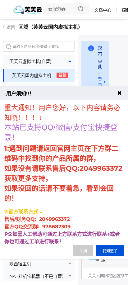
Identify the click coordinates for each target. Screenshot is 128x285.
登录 (100, 82)
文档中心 (103, 10)
